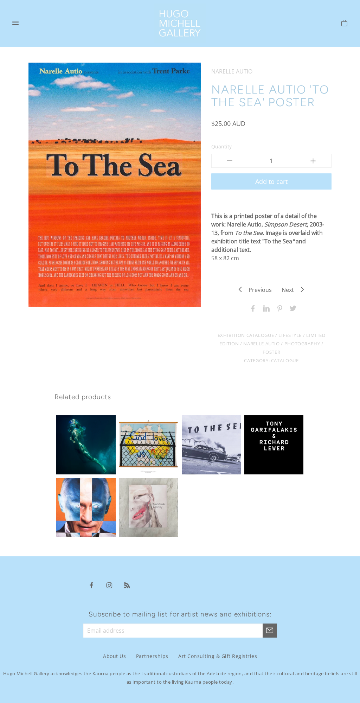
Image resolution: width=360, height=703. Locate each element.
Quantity (221, 146)
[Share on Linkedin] (264, 307)
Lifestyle (290, 335)
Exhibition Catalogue (246, 335)
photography (302, 343)
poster (272, 352)
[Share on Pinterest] (278, 307)
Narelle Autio (261, 343)
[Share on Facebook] (251, 307)
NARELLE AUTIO (231, 71)
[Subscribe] (270, 631)
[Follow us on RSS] (127, 584)
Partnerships (152, 656)
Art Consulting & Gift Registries (217, 656)
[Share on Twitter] (291, 307)
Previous (258, 290)
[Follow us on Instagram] (109, 584)
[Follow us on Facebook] (91, 584)
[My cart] (344, 23)
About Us (114, 656)
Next (290, 290)
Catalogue (285, 360)
